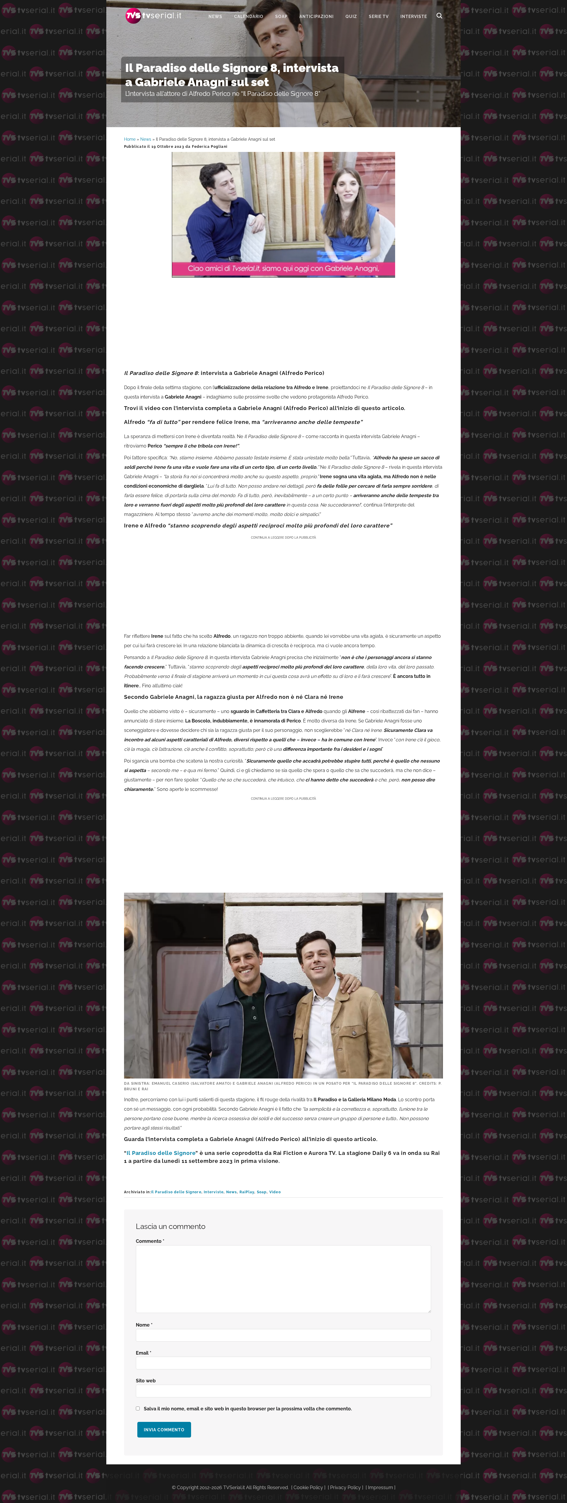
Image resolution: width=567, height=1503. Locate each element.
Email (143, 1353)
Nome (144, 1325)
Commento (150, 1241)
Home (130, 139)
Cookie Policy (308, 1487)
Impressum (380, 1487)
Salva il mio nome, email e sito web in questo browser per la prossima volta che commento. (248, 1409)
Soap (262, 1192)
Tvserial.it (153, 16)
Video (275, 1192)
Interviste (214, 1192)
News (145, 139)
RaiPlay (246, 1192)
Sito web (146, 1381)
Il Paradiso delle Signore (161, 1153)
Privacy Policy (345, 1487)
